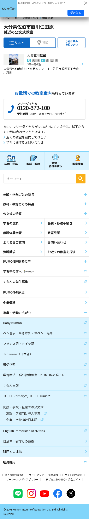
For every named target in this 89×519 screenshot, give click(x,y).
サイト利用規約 (73, 475)
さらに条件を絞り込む (71, 42)
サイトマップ (36, 475)
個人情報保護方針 (15, 475)
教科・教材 (33, 164)
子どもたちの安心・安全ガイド (63, 479)
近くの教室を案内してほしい (26, 137)
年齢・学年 (11, 164)
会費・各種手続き (55, 164)
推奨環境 (53, 475)
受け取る (75, 12)
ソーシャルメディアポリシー (22, 479)
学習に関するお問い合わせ (24, 142)
